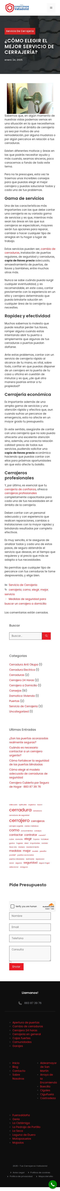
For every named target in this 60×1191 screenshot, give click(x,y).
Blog (15, 1067)
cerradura (20, 810)
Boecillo (45, 1086)
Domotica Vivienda (22, 696)
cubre (11, 839)
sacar (11, 863)
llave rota (13, 847)
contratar (30, 835)
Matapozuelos (21, 1139)
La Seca (17, 1131)
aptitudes (23, 805)
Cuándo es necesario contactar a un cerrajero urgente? (25, 751)
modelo (35, 851)
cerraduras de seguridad (19, 815)
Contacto (18, 1071)
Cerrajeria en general (26, 1034)
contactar (16, 835)
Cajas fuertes (21, 1038)
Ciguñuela (47, 1094)
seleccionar (13, 867)
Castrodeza (48, 1098)
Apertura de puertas (25, 1022)
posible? (12, 855)
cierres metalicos (31, 826)
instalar (45, 843)
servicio (10, 594)
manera (21, 847)
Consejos (15, 690)
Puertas (14, 701)
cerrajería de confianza (20, 489)
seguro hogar (44, 863)
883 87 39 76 (33, 1003)
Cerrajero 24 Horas (21, 680)
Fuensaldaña (21, 1115)
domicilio (19, 839)
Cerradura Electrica (22, 670)
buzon (39, 805)
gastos (12, 843)
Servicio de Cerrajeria (20, 31)
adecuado (13, 805)
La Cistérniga (21, 1123)
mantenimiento (32, 847)
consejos (37, 831)
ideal (26, 843)
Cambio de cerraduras (27, 1026)
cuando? (42, 835)
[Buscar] (46, 636)
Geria (16, 1119)
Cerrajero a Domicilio (23, 685)
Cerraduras (16, 675)
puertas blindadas (16, 859)
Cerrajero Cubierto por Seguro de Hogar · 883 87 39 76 (29, 785)
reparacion (40, 859)
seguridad (30, 862)
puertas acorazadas (25, 855)
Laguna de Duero (23, 1135)
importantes (35, 843)
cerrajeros (38, 821)
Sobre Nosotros (18, 1077)
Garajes (17, 1046)
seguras (18, 863)
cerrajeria (15, 590)
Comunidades (22, 1042)
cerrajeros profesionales (21, 493)
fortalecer (45, 839)
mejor (44, 590)
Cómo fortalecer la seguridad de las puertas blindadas (29, 762)
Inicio (15, 1063)
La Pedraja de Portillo (26, 1127)
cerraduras (37, 811)
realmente (30, 859)
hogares (19, 843)
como (27, 590)
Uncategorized (19, 711)
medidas (15, 851)
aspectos (32, 805)
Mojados (18, 1143)
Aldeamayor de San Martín (48, 1067)
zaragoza (24, 867)
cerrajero (19, 820)
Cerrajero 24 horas (24, 1030)
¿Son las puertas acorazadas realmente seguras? (28, 740)
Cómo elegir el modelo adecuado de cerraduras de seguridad (28, 773)
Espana (36, 839)
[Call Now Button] (52, 1184)
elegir (35, 590)
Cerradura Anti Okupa (23, 664)
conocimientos (27, 831)
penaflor (43, 851)
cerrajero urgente (16, 826)
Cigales (45, 1090)
